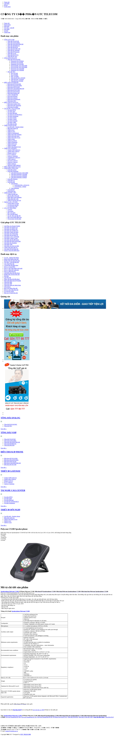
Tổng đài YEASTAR (13, 41)
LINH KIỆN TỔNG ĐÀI (11, 168)
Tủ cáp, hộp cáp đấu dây (14, 215)
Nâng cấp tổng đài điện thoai (12, 279)
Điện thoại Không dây (13, 93)
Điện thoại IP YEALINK (14, 84)
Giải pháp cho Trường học (11, 230)
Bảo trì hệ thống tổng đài (10, 288)
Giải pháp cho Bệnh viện (10, 229)
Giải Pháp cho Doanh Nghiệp (12, 226)
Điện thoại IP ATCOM (13, 90)
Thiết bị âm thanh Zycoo (14, 147)
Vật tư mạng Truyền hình (14, 219)
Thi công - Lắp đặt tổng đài (11, 262)
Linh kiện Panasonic (12, 171)
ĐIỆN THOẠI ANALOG (11, 102)
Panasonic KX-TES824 (17, 61)
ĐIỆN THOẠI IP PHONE (11, 82)
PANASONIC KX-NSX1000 (19, 65)
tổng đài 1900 (89, 717)
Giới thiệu (6, 3)
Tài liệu (6, 31)
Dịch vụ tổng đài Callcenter (11, 270)
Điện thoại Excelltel (12, 107)
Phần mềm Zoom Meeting (14, 197)
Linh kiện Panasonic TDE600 (19, 176)
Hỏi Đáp (6, 276)
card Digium (14, 183)
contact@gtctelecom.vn (11, 731)
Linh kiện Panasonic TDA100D (19, 173)
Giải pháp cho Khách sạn (11, 227)
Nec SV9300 (14, 75)
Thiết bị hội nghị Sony (13, 136)
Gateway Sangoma (12, 156)
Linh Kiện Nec (11, 191)
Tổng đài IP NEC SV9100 (18, 78)
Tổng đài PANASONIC (14, 59)
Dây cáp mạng (11, 212)
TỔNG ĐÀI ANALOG (10, 58)
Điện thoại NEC (11, 101)
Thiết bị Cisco (11, 131)
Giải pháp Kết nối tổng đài (11, 249)
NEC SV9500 (15, 76)
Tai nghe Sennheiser (12, 116)
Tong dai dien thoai (98, 717)
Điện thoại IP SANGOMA (14, 85)
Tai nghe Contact (12, 119)
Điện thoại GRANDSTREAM (15, 88)
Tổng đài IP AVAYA (13, 55)
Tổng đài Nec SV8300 (17, 81)
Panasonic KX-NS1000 (17, 64)
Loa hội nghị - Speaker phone (15, 127)
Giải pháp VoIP (8, 244)
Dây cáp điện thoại (12, 214)
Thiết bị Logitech (12, 140)
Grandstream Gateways (13, 157)
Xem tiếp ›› (4, 429)
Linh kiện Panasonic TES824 (19, 177)
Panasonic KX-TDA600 (17, 68)
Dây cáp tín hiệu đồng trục (14, 217)
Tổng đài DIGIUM (12, 47)
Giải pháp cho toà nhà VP (11, 235)
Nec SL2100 (14, 73)
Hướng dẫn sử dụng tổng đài (12, 274)
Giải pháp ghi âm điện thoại (11, 240)
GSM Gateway (11, 159)
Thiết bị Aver (11, 130)
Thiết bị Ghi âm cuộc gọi (14, 200)
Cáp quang (10, 211)
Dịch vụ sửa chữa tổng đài (11, 290)
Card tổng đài (11, 182)
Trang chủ (7, 2)
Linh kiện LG (11, 180)
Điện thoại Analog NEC (13, 104)
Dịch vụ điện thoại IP (10, 271)
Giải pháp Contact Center (11, 238)
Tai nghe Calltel (11, 122)
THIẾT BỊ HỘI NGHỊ (10, 125)
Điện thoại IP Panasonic (13, 99)
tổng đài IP (81, 717)
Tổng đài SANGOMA (13, 42)
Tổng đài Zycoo (11, 53)
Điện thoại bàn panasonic (14, 105)
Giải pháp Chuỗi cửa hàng (11, 232)
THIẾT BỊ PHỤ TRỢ (10, 192)
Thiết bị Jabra (11, 139)
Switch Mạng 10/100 (13, 203)
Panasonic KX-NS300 (17, 62)
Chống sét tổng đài (12, 194)
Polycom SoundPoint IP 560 (13, 717)
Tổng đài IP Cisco (12, 56)
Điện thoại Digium (12, 98)
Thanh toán (7, 32)
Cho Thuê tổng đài (9, 264)
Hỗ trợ (6, 5)
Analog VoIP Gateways (13, 150)
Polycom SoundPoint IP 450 (44, 717)
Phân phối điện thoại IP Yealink (12, 280)
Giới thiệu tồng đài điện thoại (12, 273)
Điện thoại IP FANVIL (13, 91)
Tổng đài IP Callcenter (13, 50)
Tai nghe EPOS (11, 110)
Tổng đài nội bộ (109, 717)
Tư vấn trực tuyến (9, 291)
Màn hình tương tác (12, 128)
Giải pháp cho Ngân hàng (11, 233)
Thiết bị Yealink (11, 145)
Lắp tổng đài (7, 277)
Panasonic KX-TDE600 (17, 70)
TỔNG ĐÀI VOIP (9, 39)
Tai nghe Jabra (11, 111)
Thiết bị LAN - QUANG (11, 202)
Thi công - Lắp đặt (9, 28)
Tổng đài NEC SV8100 (17, 79)
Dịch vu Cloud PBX (9, 267)
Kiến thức (6, 26)
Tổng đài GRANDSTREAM (15, 44)
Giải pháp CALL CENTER (11, 236)
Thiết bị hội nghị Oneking (14, 134)
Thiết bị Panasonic (12, 142)
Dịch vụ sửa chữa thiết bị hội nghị (13, 268)
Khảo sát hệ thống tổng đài (11, 259)
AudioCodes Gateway (13, 151)
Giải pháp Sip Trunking (10, 243)
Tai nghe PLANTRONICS (14, 114)
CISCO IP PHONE (12, 94)
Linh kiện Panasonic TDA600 (19, 174)
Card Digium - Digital (20, 186)
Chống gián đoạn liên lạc (10, 247)
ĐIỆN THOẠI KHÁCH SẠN (12, 166)
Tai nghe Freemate (12, 121)
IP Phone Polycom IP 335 (60, 717)
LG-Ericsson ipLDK (13, 205)
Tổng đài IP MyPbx (73, 717)
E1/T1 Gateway (11, 154)
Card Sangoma (15, 188)
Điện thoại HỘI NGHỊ (13, 87)
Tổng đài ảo (7, 287)
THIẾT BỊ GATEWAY (10, 148)
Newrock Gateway (12, 160)
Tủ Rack (9, 209)
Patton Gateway (11, 163)
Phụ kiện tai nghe (12, 124)
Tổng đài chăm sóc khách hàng (12, 285)
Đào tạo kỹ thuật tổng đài (11, 293)
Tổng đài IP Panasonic (13, 52)
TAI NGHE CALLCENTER (12, 108)
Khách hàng (7, 24)
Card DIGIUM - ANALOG (21, 185)
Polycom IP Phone (12, 96)
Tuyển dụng (7, 6)
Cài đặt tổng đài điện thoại (11, 265)
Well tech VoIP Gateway (14, 165)
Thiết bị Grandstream (13, 133)
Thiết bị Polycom (12, 143)
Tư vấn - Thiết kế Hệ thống (11, 257)
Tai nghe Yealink (11, 117)
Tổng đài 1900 (8, 283)
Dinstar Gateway (12, 153)
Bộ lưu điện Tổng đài (13, 196)
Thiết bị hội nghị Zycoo (13, 137)
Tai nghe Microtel (12, 113)
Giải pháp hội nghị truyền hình (12, 241)
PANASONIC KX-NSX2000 (19, 67)
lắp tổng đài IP (17, 710)
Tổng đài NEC (11, 71)
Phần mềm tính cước (13, 199)
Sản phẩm (6, 29)
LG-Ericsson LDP (12, 206)
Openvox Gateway (12, 162)
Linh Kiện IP (11, 189)
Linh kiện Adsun (11, 170)
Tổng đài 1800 (8, 282)
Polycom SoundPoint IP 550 (29, 717)
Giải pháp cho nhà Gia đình (11, 246)
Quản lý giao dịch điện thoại (11, 250)
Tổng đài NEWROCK (13, 45)
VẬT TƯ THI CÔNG (10, 208)
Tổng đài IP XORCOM (13, 49)
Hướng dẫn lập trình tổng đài (12, 260)
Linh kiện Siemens (12, 179)
